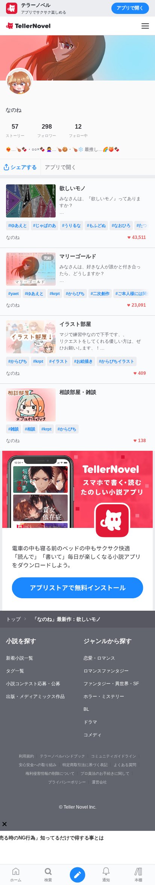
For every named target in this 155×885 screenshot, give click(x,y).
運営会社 (99, 782)
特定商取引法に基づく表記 (85, 765)
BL (86, 709)
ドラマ (90, 722)
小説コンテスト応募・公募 (33, 683)
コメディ (93, 735)
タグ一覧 (15, 671)
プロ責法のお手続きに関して (105, 773)
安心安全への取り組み (37, 765)
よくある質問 (125, 765)
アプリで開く (130, 8)
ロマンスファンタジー (106, 671)
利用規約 (26, 756)
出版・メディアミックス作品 (35, 696)
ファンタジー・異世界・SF (111, 683)
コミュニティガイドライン (113, 756)
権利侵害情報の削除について (50, 773)
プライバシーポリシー (67, 782)
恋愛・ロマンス (99, 658)
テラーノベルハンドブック (62, 756)
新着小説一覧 (19, 658)
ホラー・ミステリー (104, 696)
